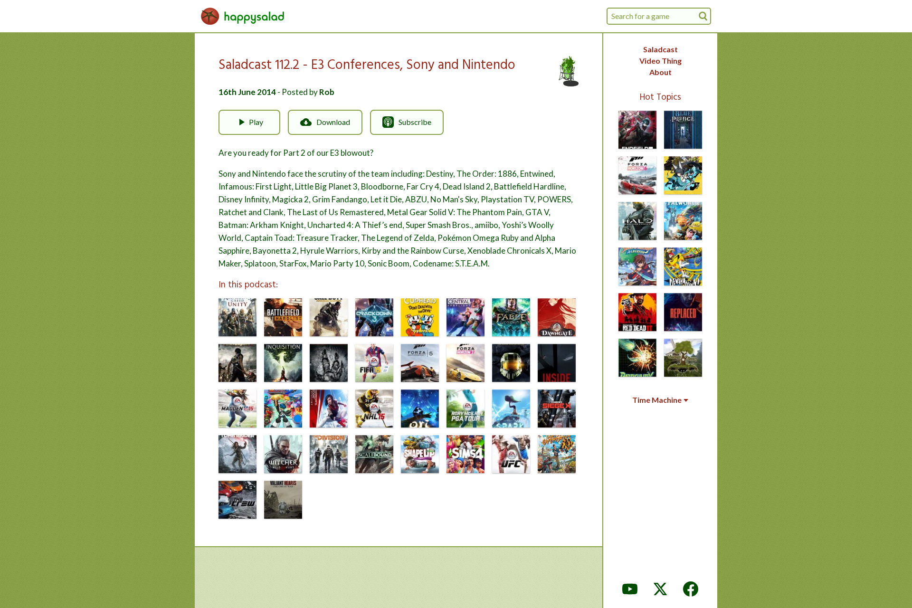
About (660, 71)
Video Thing (660, 60)
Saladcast (660, 49)
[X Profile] (660, 589)
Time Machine (657, 400)
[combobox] (659, 16)
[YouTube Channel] (629, 589)
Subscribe (415, 121)
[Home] (243, 16)
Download (333, 121)
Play (256, 121)
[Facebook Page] (690, 589)
